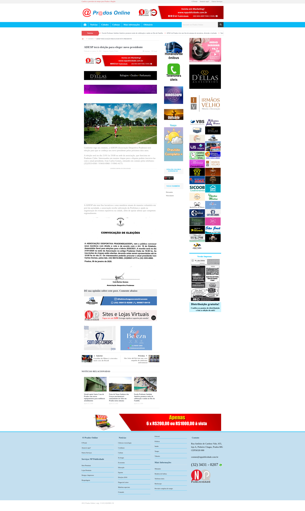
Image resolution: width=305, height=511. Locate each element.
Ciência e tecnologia (124, 443)
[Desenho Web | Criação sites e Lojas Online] (201, 476)
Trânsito (157, 456)
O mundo (121, 492)
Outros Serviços (217, 1)
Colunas (116, 24)
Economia (121, 463)
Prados (116, 51)
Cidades (105, 24)
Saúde (157, 446)
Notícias (94, 24)
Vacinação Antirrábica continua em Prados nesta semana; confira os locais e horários (215, 33)
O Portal (194, 1)
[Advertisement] (120, 187)
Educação (121, 467)
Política (157, 441)
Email (155, 51)
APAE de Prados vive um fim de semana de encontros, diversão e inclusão (159, 33)
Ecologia (121, 458)
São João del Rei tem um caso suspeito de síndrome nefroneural (135, 360)
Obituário (148, 24)
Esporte (111, 51)
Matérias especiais (124, 487)
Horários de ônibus (161, 474)
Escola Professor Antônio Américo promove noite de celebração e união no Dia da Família (99, 33)
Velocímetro (170, 196)
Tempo (157, 451)
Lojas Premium (86, 470)
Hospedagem (86, 480)
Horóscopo (158, 484)
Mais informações (132, 24)
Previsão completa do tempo (164, 488)
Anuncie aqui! (204, 1)
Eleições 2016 (122, 477)
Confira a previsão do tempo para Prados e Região (98, 1)
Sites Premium (86, 465)
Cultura (120, 453)
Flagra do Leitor (123, 482)
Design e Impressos (88, 475)
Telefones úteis (159, 479)
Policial (157, 436)
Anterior (99, 356)
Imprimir (147, 51)
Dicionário (169, 192)
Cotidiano (121, 448)
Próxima (141, 356)
